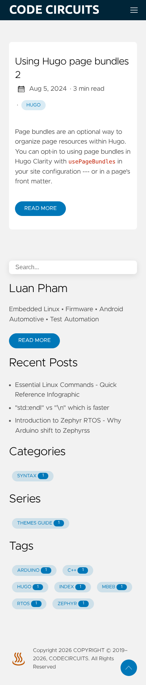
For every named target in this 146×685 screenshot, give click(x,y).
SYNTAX (30, 476)
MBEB (112, 587)
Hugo (34, 105)
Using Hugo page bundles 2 (72, 68)
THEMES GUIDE (38, 523)
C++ (75, 570)
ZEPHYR (71, 603)
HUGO (28, 587)
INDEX (70, 587)
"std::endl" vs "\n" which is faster (62, 408)
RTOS (27, 603)
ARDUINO (32, 570)
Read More (40, 208)
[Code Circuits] (64, 10)
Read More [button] (34, 340)
